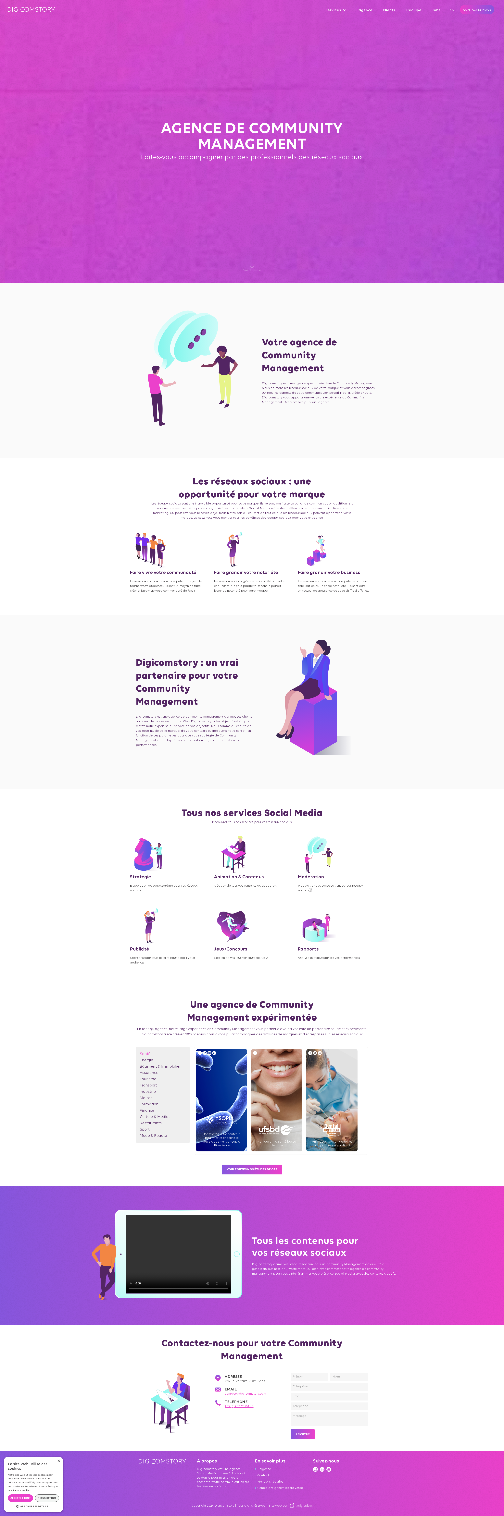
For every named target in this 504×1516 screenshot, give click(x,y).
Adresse (233, 1377)
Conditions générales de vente (280, 1488)
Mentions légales (270, 1481)
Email (231, 1389)
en (452, 10)
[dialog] (33, 1484)
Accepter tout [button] (20, 1498)
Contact (263, 1475)
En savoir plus (40, 1490)
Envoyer (303, 1434)
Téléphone (236, 1402)
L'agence (264, 1469)
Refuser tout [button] (47, 1498)
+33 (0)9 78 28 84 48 (239, 1406)
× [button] (58, 1461)
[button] (33, 1506)
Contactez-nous (477, 9)
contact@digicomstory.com (245, 1393)
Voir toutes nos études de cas (252, 1169)
